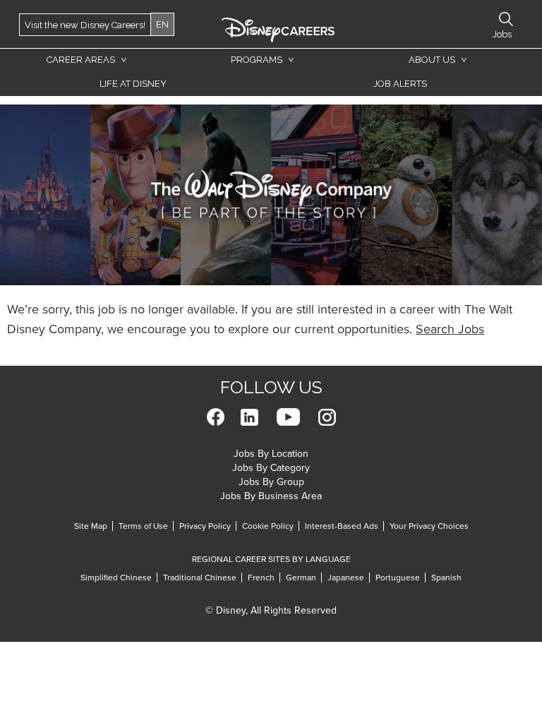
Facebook (215, 417)
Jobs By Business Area (271, 496)
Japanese (345, 577)
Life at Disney (133, 83)
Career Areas (81, 59)
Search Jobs (450, 329)
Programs (256, 59)
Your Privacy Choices (429, 526)
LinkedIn (249, 417)
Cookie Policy (268, 526)
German (301, 577)
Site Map (90, 526)
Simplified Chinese (116, 577)
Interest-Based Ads (341, 526)
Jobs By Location (271, 454)
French (261, 577)
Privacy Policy (205, 526)
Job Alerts (400, 83)
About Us (432, 59)
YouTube (288, 417)
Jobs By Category (271, 468)
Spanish (446, 577)
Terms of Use (143, 526)
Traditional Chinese (199, 577)
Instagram (327, 417)
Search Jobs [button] (506, 19)
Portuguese (397, 577)
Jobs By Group (271, 482)
